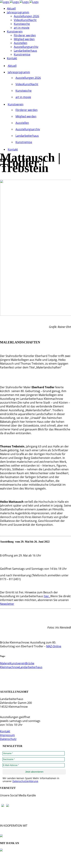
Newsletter (7, 604)
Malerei (5, 663)
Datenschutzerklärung (25, 781)
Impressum (7, 735)
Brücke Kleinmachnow (17, 665)
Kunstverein (17, 663)
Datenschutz (8, 739)
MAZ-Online (53, 646)
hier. (47, 596)
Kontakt (5, 731)
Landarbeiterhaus (30, 667)
